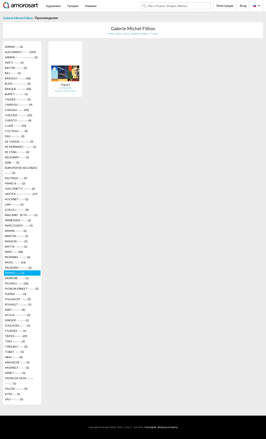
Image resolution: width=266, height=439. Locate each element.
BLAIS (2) (18, 83)
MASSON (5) (16, 241)
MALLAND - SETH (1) (21, 215)
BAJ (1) (13, 73)
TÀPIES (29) (16, 336)
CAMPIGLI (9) (18, 104)
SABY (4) (15, 309)
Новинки (90, 6)
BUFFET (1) (16, 94)
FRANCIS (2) (15, 183)
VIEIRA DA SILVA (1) (19, 380)
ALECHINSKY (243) (20, 52)
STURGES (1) (15, 330)
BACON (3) (16, 67)
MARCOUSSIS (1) (19, 225)
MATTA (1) (16, 246)
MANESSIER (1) (18, 220)
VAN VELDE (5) (17, 362)
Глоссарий (150, 427)
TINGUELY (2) (16, 346)
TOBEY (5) (14, 351)
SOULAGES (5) (17, 325)
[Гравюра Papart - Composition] (65, 63)
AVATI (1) (14, 62)
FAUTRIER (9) (16, 178)
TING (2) (15, 341)
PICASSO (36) (16, 283)
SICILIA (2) (17, 315)
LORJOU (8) (17, 209)
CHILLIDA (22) (18, 115)
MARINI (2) (16, 230)
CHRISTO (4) (18, 120)
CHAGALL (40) (17, 110)
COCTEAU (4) (16, 131)
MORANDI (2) (17, 257)
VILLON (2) (16, 388)
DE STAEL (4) (17, 152)
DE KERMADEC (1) (20, 146)
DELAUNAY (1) (17, 157)
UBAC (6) (14, 357)
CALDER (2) (18, 99)
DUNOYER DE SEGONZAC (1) (21, 170)
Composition (65, 87)
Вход (243, 5)
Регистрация (225, 5)
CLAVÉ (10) (15, 125)
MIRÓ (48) (14, 251)
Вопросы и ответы (168, 427)
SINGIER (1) (17, 320)
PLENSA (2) (15, 294)
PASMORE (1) (17, 278)
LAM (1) (14, 204)
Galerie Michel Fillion (18, 18)
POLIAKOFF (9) (18, 299)
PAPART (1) (14, 272)
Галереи (72, 6)
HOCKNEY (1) (16, 199)
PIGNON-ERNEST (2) (22, 288)
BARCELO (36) (18, 78)
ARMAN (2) (21, 57)
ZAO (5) (14, 399)
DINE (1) (12, 162)
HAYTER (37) (21, 194)
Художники (53, 6)
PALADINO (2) (18, 267)
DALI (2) (14, 136)
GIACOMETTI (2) (20, 188)
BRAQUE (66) (18, 88)
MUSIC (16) (15, 262)
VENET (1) (15, 372)
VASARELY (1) (17, 367)
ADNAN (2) (14, 46)
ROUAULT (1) (18, 304)
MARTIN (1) (16, 236)
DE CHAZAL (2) (19, 141)
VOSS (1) (12, 394)
